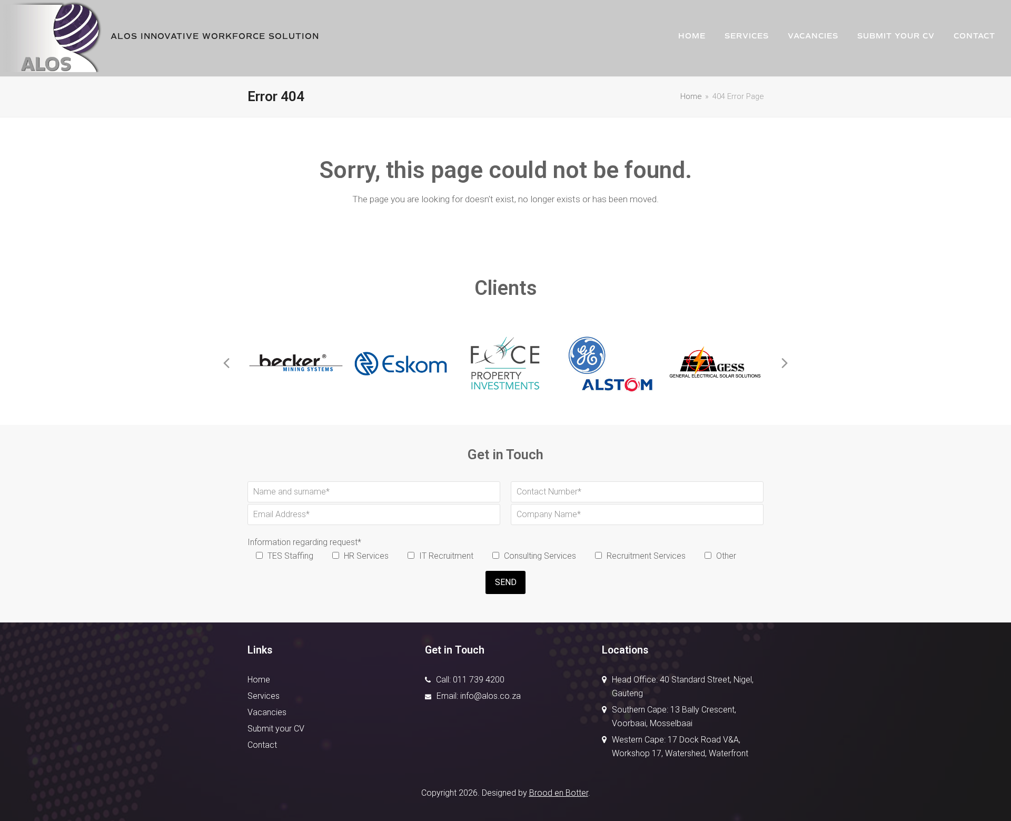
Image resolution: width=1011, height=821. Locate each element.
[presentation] (226, 363)
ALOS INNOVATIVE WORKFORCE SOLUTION (215, 36)
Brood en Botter (558, 793)
